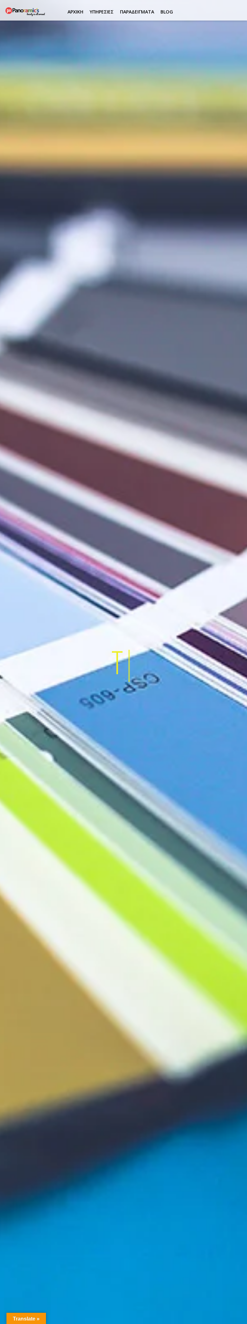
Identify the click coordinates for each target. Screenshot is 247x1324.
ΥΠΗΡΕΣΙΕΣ (102, 12)
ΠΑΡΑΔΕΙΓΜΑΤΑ (137, 12)
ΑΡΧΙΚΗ (75, 12)
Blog (166, 12)
